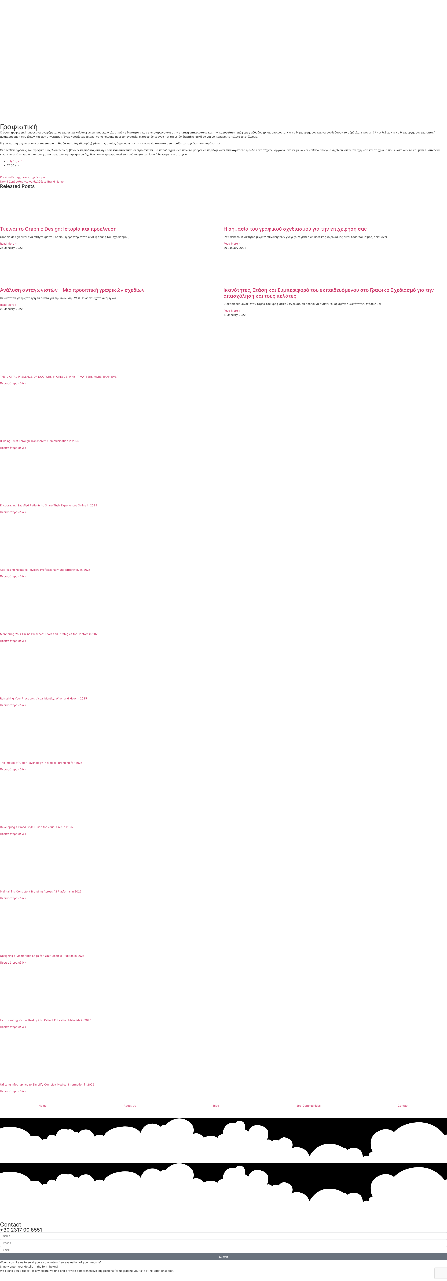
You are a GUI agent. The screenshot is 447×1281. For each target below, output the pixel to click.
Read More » (8, 243)
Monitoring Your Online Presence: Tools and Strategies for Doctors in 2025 (49, 634)
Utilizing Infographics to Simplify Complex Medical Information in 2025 (47, 1084)
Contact (403, 1105)
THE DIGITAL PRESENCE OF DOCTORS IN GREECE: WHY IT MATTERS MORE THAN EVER (59, 376)
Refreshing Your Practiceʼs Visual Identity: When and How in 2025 (43, 698)
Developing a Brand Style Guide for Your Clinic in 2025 (36, 827)
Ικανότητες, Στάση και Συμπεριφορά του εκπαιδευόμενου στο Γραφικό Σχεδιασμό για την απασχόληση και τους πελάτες (329, 293)
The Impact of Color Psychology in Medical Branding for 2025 (41, 762)
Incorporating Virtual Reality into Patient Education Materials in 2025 (45, 1020)
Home (42, 1105)
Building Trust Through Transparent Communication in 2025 (39, 441)
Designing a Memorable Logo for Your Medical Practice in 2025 (42, 955)
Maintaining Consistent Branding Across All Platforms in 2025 (41, 891)
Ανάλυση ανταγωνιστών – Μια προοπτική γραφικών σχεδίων (72, 290)
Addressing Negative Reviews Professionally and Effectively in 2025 (45, 569)
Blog (216, 1105)
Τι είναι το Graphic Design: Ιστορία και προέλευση (58, 229)
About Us (130, 1105)
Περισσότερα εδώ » (13, 383)
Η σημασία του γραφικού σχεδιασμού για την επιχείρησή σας (295, 229)
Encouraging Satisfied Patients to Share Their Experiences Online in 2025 (48, 505)
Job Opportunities (308, 1105)
